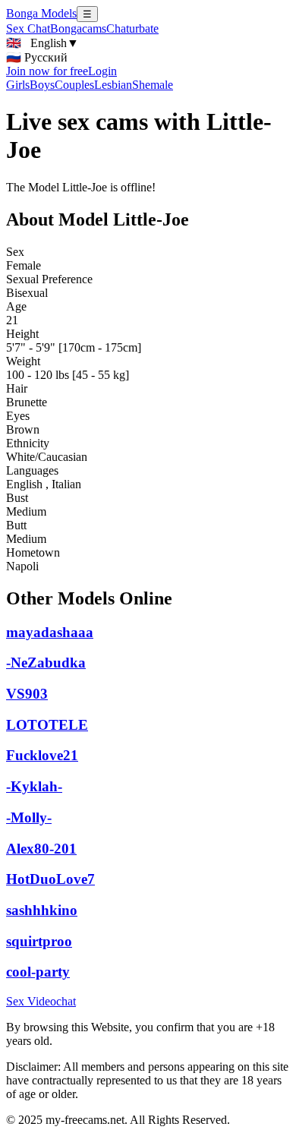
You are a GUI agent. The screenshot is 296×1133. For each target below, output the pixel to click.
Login (102, 71)
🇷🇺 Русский (37, 57)
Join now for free (47, 71)
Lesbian (113, 84)
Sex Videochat (41, 1001)
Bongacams (78, 28)
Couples (74, 84)
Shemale (152, 84)
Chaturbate (132, 28)
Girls (18, 84)
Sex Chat (28, 28)
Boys (42, 84)
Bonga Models (41, 13)
